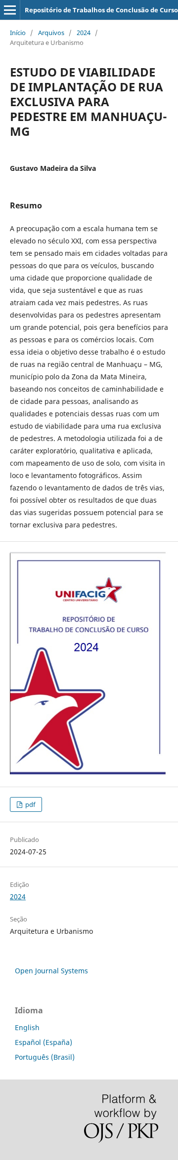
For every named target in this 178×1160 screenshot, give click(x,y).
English (27, 1027)
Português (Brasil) (45, 1057)
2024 (83, 32)
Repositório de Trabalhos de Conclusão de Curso (101, 9)
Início (18, 32)
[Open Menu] (10, 10)
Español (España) (43, 1042)
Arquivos (51, 32)
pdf (29, 804)
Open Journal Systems (51, 970)
